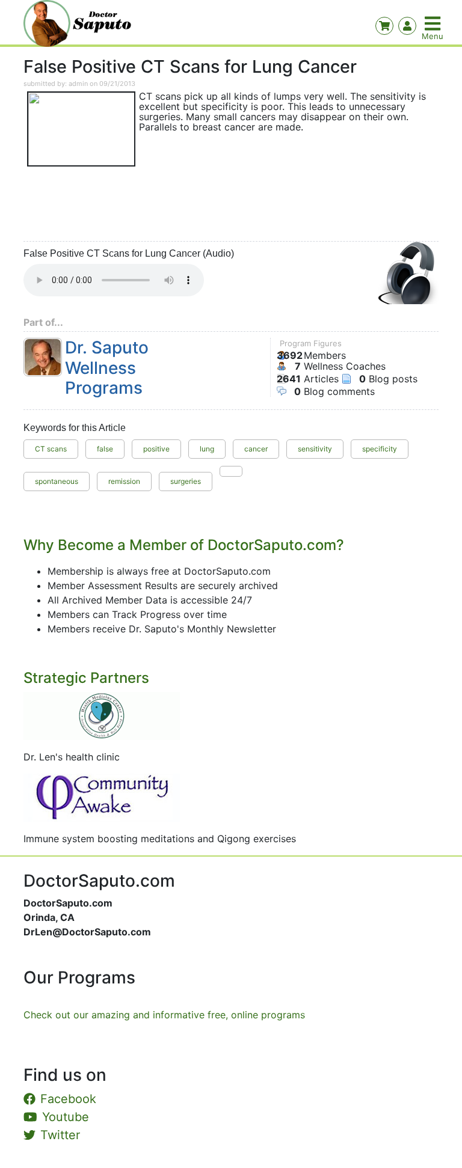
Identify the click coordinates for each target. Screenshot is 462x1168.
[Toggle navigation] (434, 23)
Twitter (60, 1135)
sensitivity (315, 448)
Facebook (68, 1099)
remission (124, 481)
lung (207, 448)
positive (156, 448)
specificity (379, 448)
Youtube (65, 1117)
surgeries (185, 481)
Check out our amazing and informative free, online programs (164, 1015)
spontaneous (56, 481)
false (105, 448)
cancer (256, 448)
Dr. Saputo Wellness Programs (107, 368)
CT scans (51, 448)
